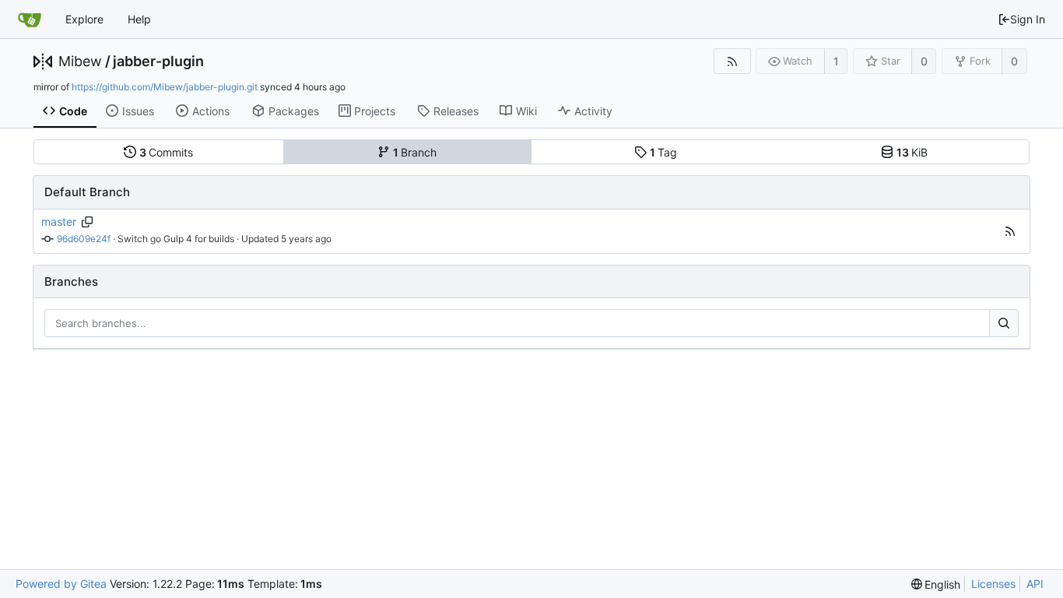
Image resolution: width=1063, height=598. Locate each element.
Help (139, 19)
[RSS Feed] (732, 61)
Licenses (993, 583)
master (58, 221)
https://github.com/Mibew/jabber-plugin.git (165, 87)
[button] (1010, 231)
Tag (664, 152)
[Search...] (1004, 323)
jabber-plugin (158, 61)
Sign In (1027, 19)
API (1035, 583)
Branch (415, 152)
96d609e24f (84, 238)
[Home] (29, 19)
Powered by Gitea (61, 583)
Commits (166, 152)
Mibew (80, 61)
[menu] (936, 584)
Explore (84, 19)
